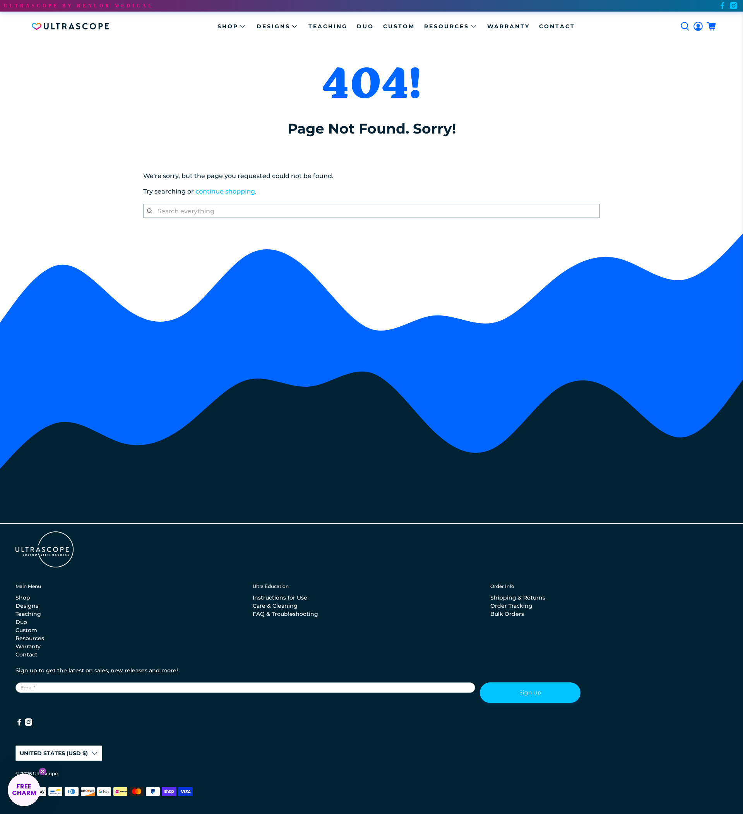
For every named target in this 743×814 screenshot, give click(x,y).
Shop (227, 26)
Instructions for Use (280, 597)
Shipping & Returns (517, 597)
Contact (557, 26)
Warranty (508, 26)
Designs (273, 26)
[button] (24, 790)
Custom (399, 26)
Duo (365, 26)
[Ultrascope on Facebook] (722, 5)
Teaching (328, 26)
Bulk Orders (507, 613)
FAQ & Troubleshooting (285, 613)
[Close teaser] (42, 771)
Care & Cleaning (275, 605)
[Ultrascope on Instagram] (733, 5)
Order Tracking (511, 605)
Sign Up (530, 692)
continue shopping (225, 191)
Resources (446, 26)
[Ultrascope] (70, 26)
